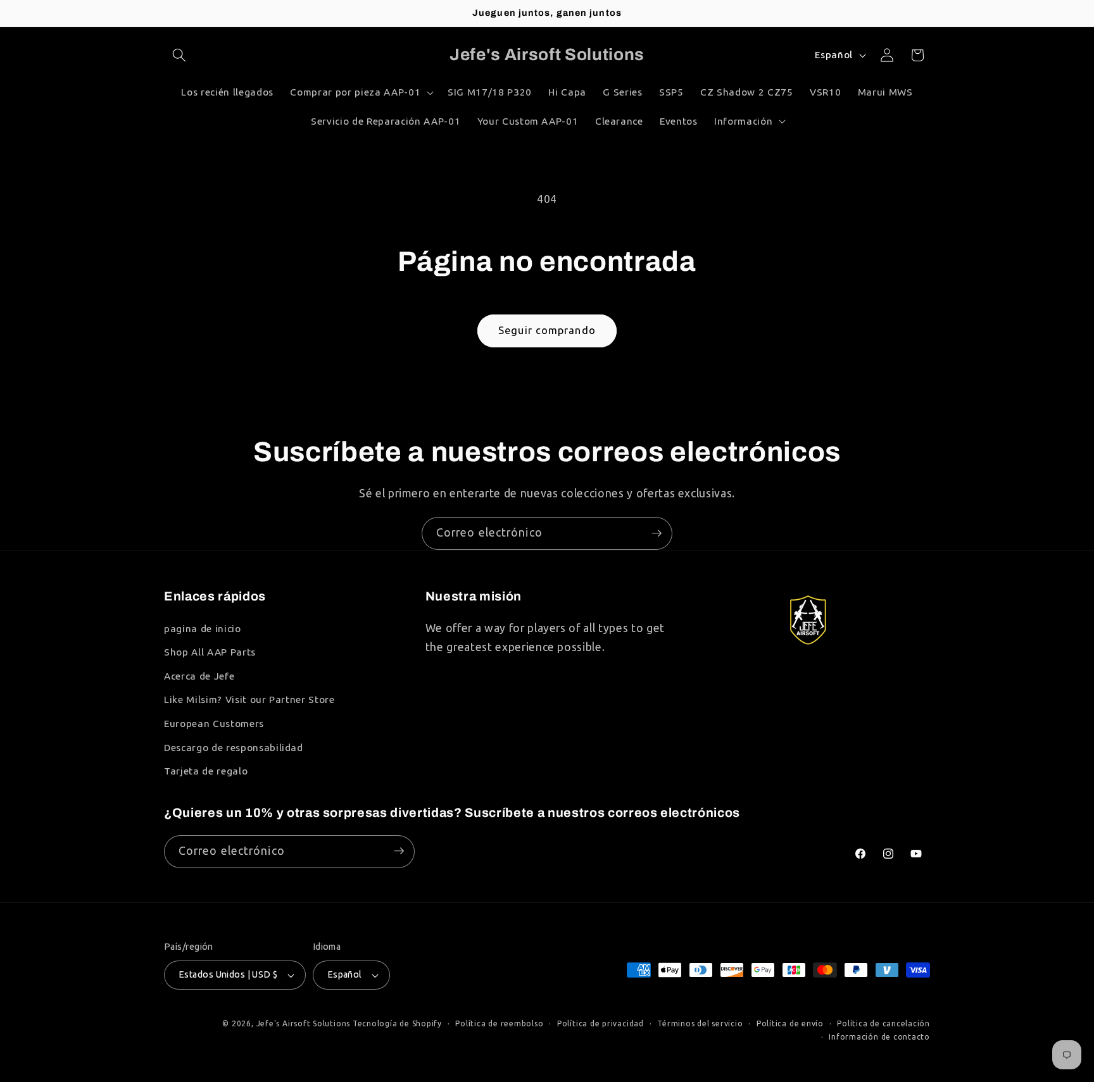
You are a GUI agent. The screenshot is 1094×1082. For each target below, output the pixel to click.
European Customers (214, 723)
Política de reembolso (499, 1023)
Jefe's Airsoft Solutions (303, 1023)
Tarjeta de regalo (206, 771)
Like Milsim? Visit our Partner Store (249, 700)
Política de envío (790, 1023)
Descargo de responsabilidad (233, 747)
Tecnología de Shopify (397, 1023)
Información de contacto (879, 1037)
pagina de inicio (202, 628)
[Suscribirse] (656, 533)
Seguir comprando (547, 330)
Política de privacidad (600, 1023)
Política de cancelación (883, 1023)
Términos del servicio (700, 1023)
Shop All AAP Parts (210, 652)
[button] (179, 55)
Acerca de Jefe (199, 676)
